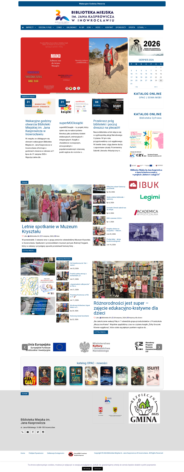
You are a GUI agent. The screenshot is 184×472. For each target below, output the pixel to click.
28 (151, 80)
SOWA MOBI (155, 97)
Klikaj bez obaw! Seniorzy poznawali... (116, 187)
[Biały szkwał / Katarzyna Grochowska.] (92, 375)
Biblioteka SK (34, 236)
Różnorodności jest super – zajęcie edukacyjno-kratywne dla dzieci (126, 308)
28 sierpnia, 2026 (120, 318)
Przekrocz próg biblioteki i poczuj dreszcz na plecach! (106, 124)
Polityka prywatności (36, 453)
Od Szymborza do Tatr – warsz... (79, 264)
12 (141, 74)
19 (141, 77)
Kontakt (109, 27)
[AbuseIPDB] (77, 454)
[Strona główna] (23, 27)
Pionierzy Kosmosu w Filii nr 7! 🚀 (79, 296)
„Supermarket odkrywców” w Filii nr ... (80, 285)
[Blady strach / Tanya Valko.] (107, 375)
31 (131, 84)
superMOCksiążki (71, 123)
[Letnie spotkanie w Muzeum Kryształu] (56, 203)
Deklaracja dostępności (55, 453)
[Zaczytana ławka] (38, 266)
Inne (57, 236)
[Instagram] (43, 432)
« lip (136, 87)
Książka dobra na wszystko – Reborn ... (114, 230)
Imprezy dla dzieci (135, 318)
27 (146, 80)
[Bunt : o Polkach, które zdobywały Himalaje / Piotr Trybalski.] (154, 375)
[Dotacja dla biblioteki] (146, 154)
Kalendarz (72, 27)
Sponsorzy (121, 27)
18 (136, 77)
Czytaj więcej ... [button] (29, 250)
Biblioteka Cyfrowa (150, 118)
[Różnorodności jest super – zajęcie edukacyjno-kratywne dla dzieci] (127, 279)
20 (146, 77)
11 (136, 74)
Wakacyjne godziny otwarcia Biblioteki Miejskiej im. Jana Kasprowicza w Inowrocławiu (38, 127)
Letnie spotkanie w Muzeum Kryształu (49, 229)
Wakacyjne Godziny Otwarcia (92, 4)
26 (141, 80)
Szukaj (140, 27)
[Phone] (22, 432)
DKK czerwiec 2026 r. (114, 218)
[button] (23, 65)
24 (131, 80)
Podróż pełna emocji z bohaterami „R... (78, 275)
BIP (83, 27)
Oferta (132, 27)
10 (131, 74)
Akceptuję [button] (86, 468)
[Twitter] (38, 432)
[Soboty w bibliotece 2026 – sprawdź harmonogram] (146, 140)
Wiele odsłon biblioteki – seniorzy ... (116, 198)
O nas (59, 27)
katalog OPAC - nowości (92, 363)
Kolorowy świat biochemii (79, 316)
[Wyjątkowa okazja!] (38, 306)
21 (151, 77)
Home (23, 453)
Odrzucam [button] (97, 468)
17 (131, 77)
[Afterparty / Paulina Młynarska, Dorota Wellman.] (30, 375)
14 (151, 74)
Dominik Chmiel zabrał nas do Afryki (116, 209)
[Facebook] (33, 432)
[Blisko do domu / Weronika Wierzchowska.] (123, 375)
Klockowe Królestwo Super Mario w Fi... (80, 306)
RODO (98, 27)
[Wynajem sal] (146, 232)
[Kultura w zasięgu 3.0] (146, 170)
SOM (89, 27)
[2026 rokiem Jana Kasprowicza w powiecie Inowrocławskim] (146, 46)
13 (146, 74)
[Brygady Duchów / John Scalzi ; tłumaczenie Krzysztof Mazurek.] (138, 375)
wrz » (156, 87)
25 (136, 80)
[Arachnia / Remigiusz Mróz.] (61, 375)
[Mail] (28, 432)
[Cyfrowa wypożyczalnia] (146, 212)
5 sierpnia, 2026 (47, 236)
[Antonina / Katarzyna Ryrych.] (46, 375)
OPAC (142, 97)
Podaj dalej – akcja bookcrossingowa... (114, 240)
